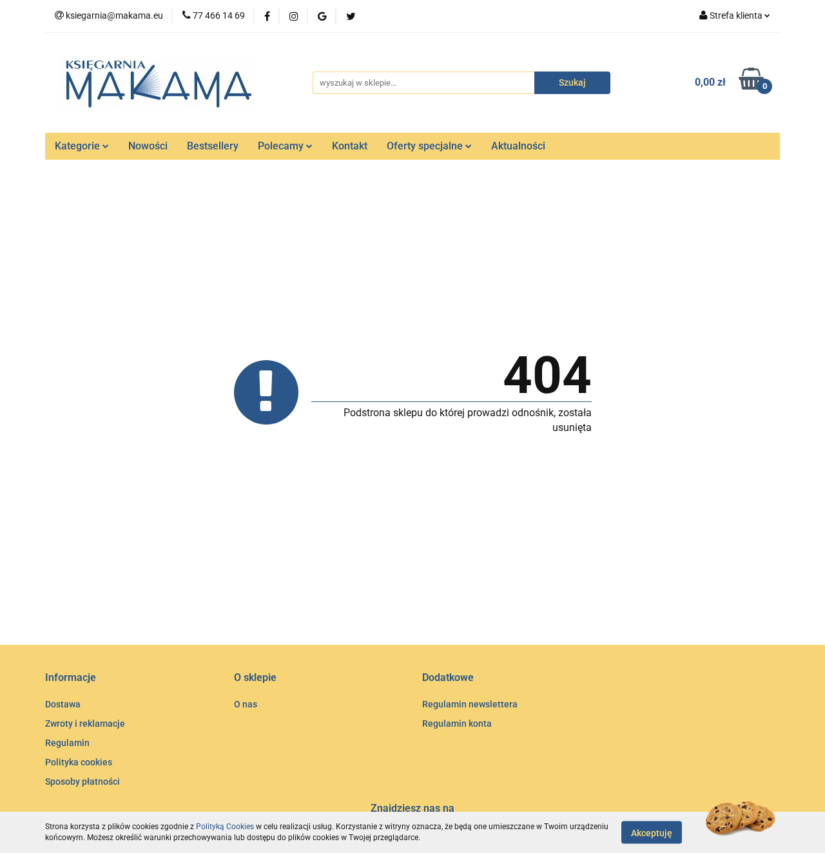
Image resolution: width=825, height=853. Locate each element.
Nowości (148, 146)
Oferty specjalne (426, 146)
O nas (245, 704)
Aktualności (518, 146)
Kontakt (349, 146)
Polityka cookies (78, 762)
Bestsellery (212, 146)
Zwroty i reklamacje (85, 723)
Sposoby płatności (82, 781)
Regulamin (67, 743)
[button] (70, 678)
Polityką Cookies (225, 826)
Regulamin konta (457, 723)
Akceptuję (651, 832)
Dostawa (63, 704)
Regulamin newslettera (470, 704)
